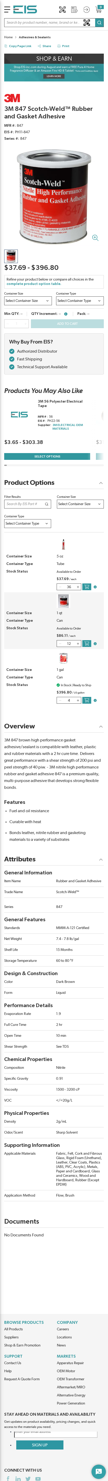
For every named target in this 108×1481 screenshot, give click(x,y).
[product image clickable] (11, 256)
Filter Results (12, 496)
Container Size (13, 293)
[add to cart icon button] (86, 586)
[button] (54, 22)
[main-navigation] (7, 9)
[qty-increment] (25, 324)
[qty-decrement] (7, 324)
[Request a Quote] (74, 9)
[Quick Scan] (62, 9)
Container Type (66, 293)
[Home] (25, 9)
